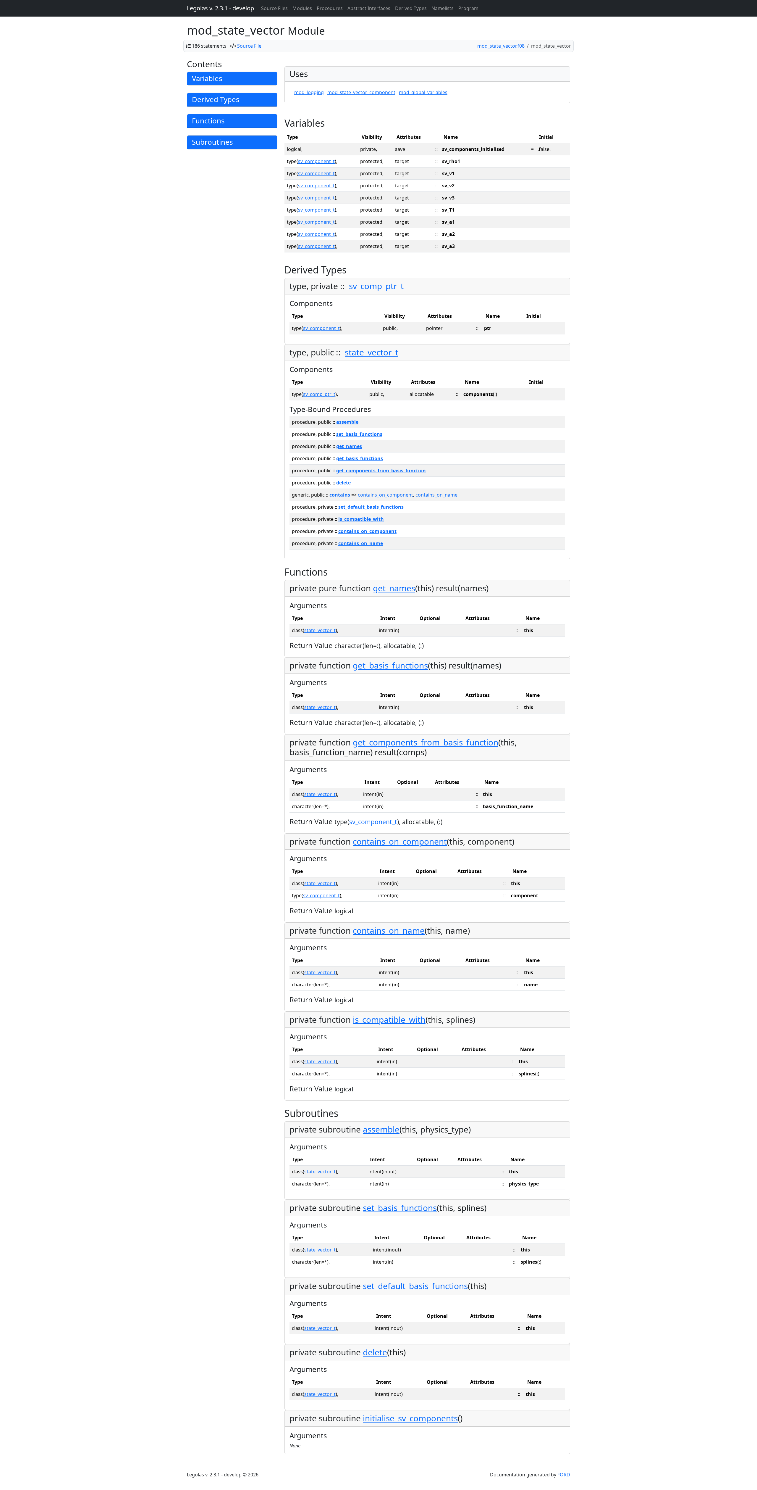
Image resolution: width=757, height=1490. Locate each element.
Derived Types (411, 8)
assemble (347, 422)
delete (343, 482)
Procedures (330, 8)
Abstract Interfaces (368, 8)
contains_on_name (436, 495)
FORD (563, 1474)
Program (468, 8)
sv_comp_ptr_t (376, 285)
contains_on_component (385, 495)
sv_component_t (316, 161)
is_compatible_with (361, 519)
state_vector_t (371, 352)
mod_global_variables (423, 92)
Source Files (274, 8)
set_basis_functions (359, 434)
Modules (302, 8)
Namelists (442, 8)
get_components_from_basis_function (381, 470)
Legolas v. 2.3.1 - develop (220, 8)
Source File (249, 46)
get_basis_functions (359, 458)
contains (339, 495)
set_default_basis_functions (371, 507)
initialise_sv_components (410, 1418)
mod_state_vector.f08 (501, 46)
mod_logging (309, 92)
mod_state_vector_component (361, 92)
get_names (349, 446)
